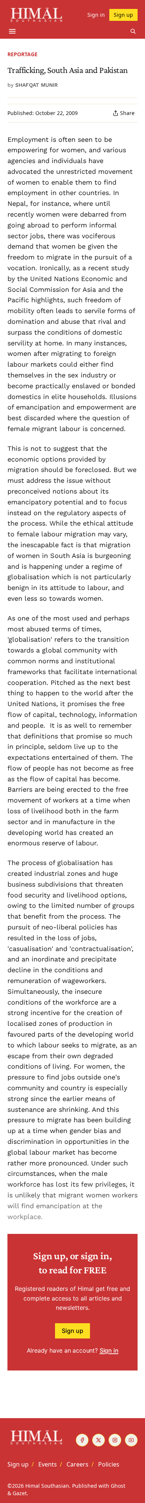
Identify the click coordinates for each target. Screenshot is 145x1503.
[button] (18, 1464)
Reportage (22, 54)
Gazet (20, 1493)
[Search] (133, 31)
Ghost (118, 1485)
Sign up (72, 1330)
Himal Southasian (47, 1485)
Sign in (109, 1350)
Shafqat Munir (36, 85)
